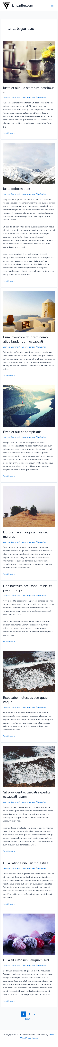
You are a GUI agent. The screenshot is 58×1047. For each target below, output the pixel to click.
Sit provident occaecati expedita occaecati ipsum (27, 794)
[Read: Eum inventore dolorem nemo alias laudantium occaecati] (29, 311)
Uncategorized (28, 97)
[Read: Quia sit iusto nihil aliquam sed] (29, 934)
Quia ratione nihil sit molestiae (25, 863)
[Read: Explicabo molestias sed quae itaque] (29, 671)
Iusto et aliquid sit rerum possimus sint (28, 90)
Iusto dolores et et (16, 188)
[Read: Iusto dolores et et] (29, 163)
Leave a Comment (11, 97)
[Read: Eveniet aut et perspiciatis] (29, 405)
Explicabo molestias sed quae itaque (25, 699)
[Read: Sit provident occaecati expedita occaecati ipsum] (29, 766)
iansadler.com (22, 5)
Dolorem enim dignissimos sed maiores (26, 534)
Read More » (9, 132)
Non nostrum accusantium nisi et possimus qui (27, 588)
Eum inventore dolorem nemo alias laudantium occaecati (25, 339)
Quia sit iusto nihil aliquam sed (26, 960)
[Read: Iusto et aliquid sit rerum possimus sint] (29, 61)
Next (29, 1018)
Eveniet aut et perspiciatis (22, 432)
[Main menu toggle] (52, 6)
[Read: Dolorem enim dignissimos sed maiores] (29, 506)
